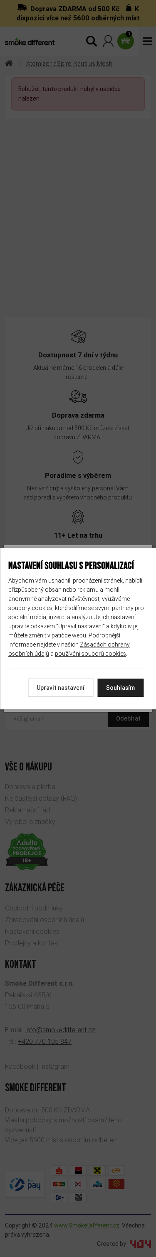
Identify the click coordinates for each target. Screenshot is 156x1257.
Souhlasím (120, 687)
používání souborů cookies (90, 653)
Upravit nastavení (60, 687)
